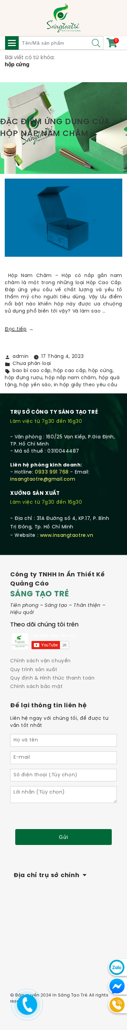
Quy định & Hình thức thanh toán (52, 678)
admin (21, 356)
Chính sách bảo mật (36, 686)
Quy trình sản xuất (33, 669)
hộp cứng (100, 370)
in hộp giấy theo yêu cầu (85, 385)
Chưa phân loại (32, 363)
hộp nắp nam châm (70, 378)
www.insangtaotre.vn (66, 535)
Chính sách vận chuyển (40, 661)
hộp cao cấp (70, 370)
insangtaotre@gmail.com (42, 479)
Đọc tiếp (19, 329)
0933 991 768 (52, 472)
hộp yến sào (35, 385)
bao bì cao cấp (32, 370)
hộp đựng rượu (23, 378)
